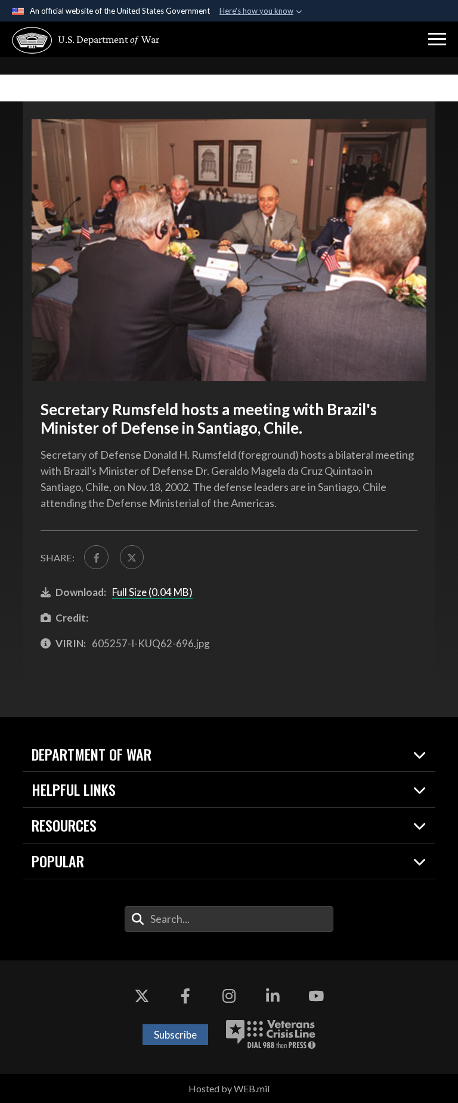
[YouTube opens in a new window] (316, 996)
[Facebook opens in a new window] (185, 996)
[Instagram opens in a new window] (229, 996)
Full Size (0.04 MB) (152, 592)
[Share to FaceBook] (96, 557)
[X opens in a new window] (142, 996)
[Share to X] (132, 557)
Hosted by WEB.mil (229, 1088)
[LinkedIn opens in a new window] (272, 996)
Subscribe (175, 1034)
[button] (437, 39)
